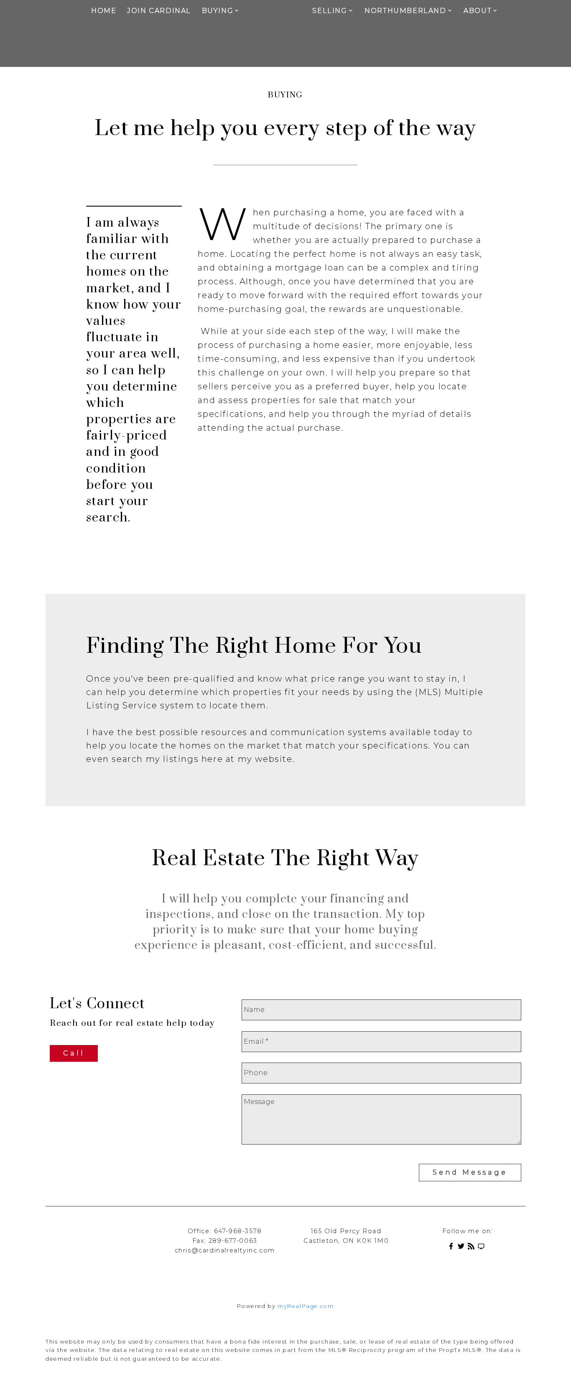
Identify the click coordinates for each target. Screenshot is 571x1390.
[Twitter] (463, 1247)
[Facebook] (453, 1247)
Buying (218, 11)
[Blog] (473, 1247)
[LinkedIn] (483, 1247)
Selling (329, 11)
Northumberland (405, 11)
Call (73, 1053)
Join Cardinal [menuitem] (159, 11)
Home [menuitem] (103, 11)
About (478, 11)
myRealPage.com (306, 1306)
